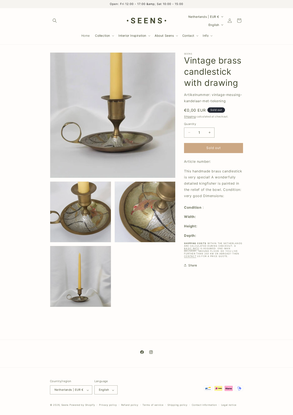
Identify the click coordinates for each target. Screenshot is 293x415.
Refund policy (129, 404)
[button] (54, 20)
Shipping (190, 116)
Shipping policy (177, 404)
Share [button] (192, 265)
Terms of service (152, 404)
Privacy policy (108, 404)
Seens (65, 405)
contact (190, 256)
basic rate (191, 248)
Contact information (204, 404)
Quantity (190, 124)
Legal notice (228, 404)
